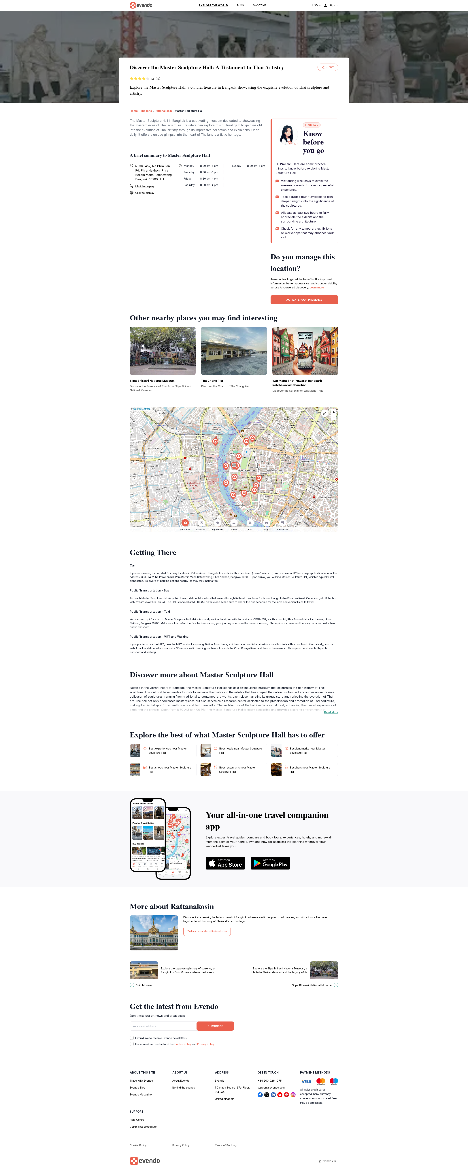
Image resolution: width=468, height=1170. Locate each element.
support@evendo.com (271, 1087)
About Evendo (181, 1080)
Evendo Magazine (141, 1094)
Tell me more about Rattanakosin (207, 931)
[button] (234, 466)
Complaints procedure (143, 1126)
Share (330, 67)
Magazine (259, 5)
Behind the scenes (183, 1087)
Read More (331, 712)
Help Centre (137, 1119)
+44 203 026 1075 (270, 1080)
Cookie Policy (182, 1044)
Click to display (144, 186)
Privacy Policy (205, 1044)
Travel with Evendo (141, 1080)
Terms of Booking (226, 1145)
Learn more (317, 287)
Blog (240, 5)
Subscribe (215, 1026)
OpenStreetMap (142, 409)
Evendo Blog (137, 1087)
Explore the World (213, 5)
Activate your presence (304, 299)
